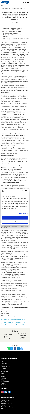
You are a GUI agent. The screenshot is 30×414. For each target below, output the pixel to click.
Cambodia (4, 363)
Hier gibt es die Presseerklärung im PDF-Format (13, 319)
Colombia (3, 365)
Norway (3, 376)
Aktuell (2, 5)
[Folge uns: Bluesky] (21, 348)
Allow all (15, 217)
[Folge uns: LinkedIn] (18, 348)
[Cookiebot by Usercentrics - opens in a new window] (22, 191)
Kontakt (3, 405)
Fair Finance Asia (5, 366)
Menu (24, 2)
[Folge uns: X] (11, 348)
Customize (14, 221)
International (4, 371)
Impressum (4, 408)
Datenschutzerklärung (7, 407)
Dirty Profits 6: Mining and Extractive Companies (22, 336)
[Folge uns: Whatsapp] (8, 348)
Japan (2, 373)
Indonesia (3, 370)
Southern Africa (5, 381)
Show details (22, 213)
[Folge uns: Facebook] (15, 348)
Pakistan (3, 378)
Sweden (3, 383)
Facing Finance (5, 400)
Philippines (4, 380)
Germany (3, 368)
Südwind (3, 402)
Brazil (2, 361)
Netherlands (4, 375)
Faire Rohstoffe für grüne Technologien (8, 336)
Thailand (3, 385)
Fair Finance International (7, 403)
